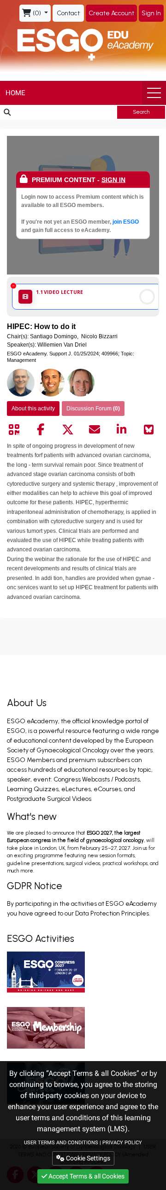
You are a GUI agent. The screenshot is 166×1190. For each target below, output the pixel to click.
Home (15, 93)
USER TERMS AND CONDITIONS (61, 1143)
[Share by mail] (94, 430)
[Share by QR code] (14, 430)
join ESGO (126, 222)
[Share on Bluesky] (148, 430)
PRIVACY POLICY (122, 1143)
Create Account (111, 13)
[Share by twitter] (68, 430)
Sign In (151, 13)
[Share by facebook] (40, 430)
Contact (68, 13)
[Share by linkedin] (122, 430)
